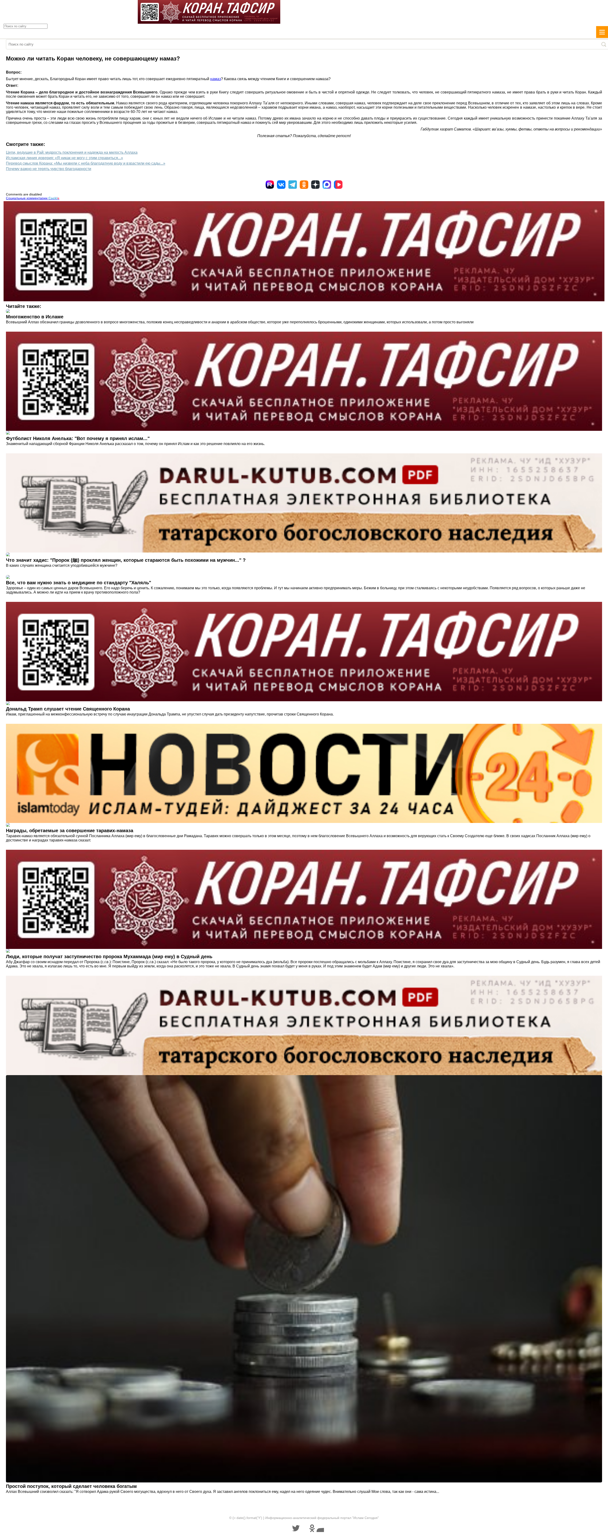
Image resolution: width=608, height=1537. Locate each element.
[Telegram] (292, 184)
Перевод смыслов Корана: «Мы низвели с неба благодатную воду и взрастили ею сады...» (85, 163)
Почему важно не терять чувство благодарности (48, 169)
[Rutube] (270, 184)
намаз (215, 79)
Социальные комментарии (32, 198)
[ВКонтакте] (281, 184)
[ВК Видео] (338, 184)
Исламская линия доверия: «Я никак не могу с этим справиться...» (64, 158)
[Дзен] (315, 184)
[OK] (304, 184)
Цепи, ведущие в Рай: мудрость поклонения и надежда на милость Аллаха (72, 152)
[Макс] (327, 184)
